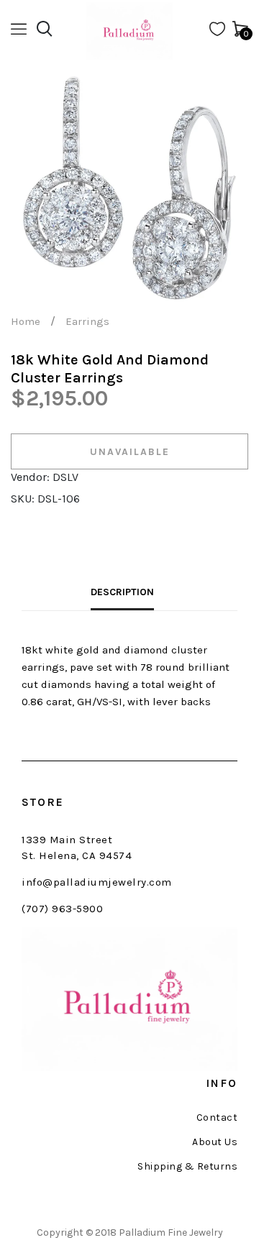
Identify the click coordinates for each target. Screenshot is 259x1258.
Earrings (87, 321)
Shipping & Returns (187, 1167)
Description (122, 592)
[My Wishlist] (217, 32)
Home (25, 321)
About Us (214, 1142)
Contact (216, 1118)
